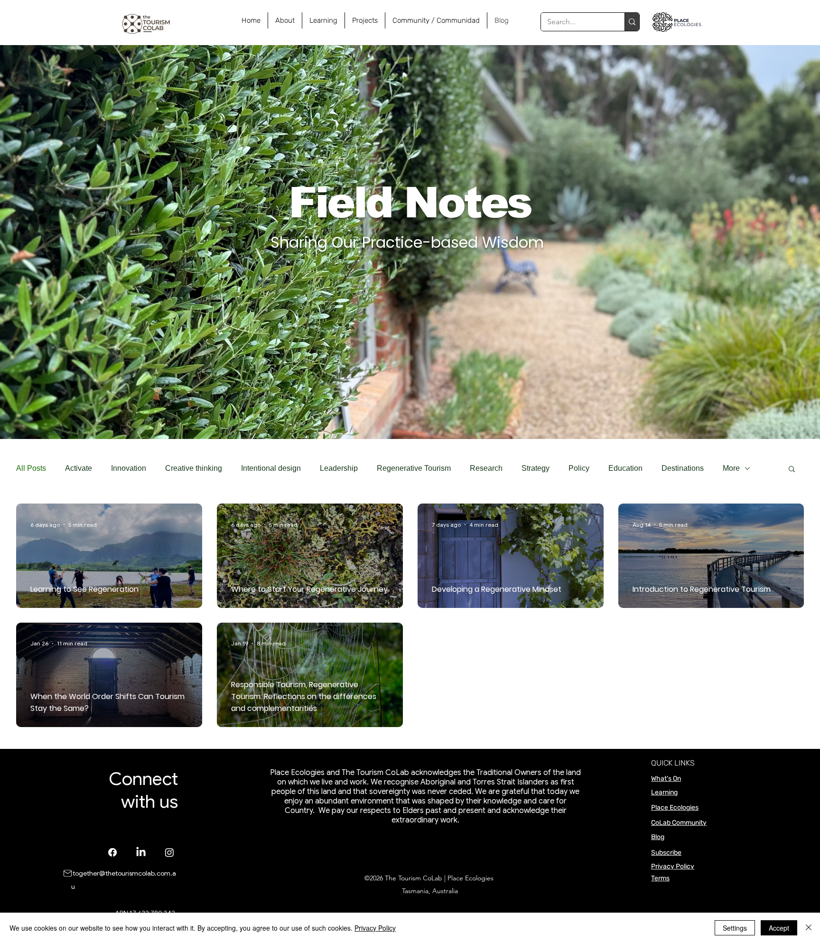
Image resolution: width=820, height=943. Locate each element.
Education (625, 468)
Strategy (536, 468)
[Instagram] (169, 852)
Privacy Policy (672, 866)
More (731, 468)
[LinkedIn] (141, 852)
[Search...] (631, 22)
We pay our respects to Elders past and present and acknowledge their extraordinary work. (442, 815)
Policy (578, 468)
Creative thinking (193, 468)
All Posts (31, 468)
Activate (78, 468)
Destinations (683, 468)
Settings (735, 928)
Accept (779, 928)
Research (486, 468)
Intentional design (271, 468)
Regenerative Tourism (414, 468)
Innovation (128, 468)
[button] (791, 470)
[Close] (808, 927)
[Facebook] (112, 852)
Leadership (339, 468)
